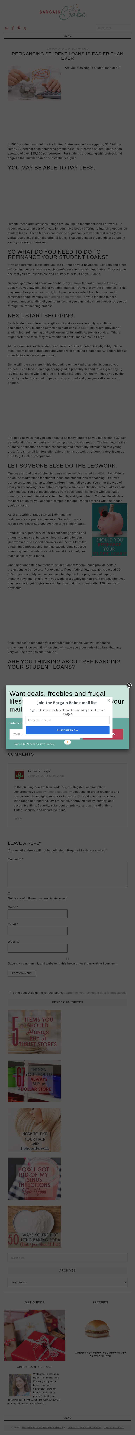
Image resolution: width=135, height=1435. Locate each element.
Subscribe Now (67, 730)
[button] (67, 702)
